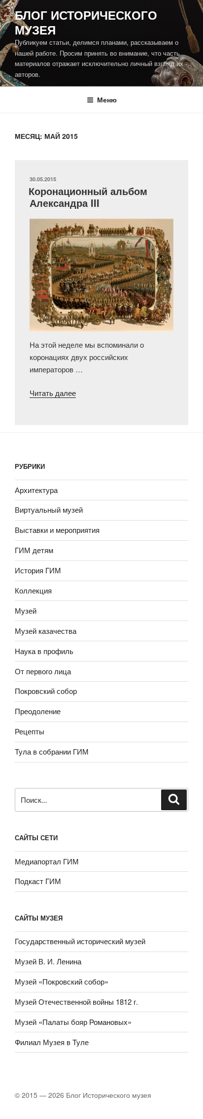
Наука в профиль (44, 651)
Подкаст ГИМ (38, 881)
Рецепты (29, 731)
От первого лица (43, 671)
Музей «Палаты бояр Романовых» (73, 1022)
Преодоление (38, 711)
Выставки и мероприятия (57, 530)
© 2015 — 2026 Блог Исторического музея (83, 1095)
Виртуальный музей (49, 509)
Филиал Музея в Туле (52, 1042)
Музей (25, 610)
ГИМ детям (34, 550)
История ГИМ (38, 570)
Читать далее (53, 393)
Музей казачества (45, 630)
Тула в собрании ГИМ (52, 751)
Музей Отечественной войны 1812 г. (76, 1001)
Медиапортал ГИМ (47, 861)
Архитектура (36, 490)
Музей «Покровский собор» (61, 981)
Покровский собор (46, 691)
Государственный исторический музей (80, 941)
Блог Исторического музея (86, 22)
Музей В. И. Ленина (48, 961)
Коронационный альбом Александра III (88, 197)
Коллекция (33, 590)
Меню (107, 99)
